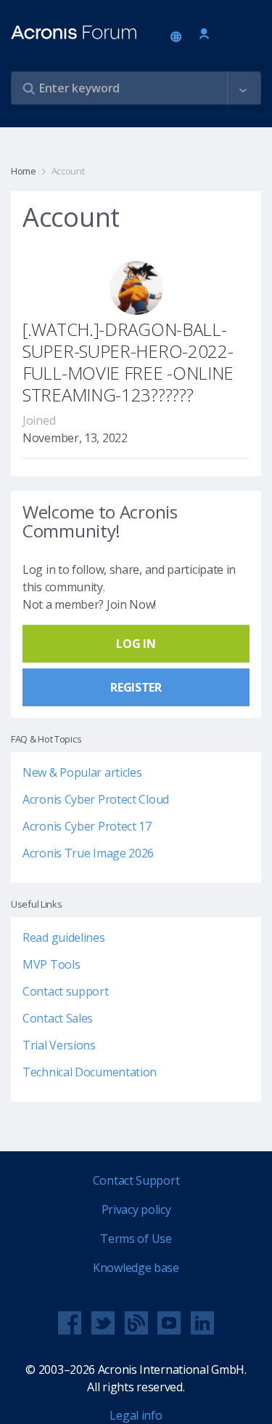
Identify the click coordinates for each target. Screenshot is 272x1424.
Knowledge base (136, 1268)
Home (23, 170)
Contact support (65, 991)
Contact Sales (57, 1018)
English (178, 38)
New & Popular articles (81, 772)
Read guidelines (63, 937)
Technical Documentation (89, 1072)
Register (136, 687)
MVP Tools (51, 964)
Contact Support (136, 1180)
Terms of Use (135, 1239)
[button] (243, 88)
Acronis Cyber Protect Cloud (95, 799)
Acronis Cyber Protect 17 (87, 826)
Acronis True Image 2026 (88, 853)
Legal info (136, 1415)
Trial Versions (59, 1045)
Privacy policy (136, 1209)
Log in (204, 34)
